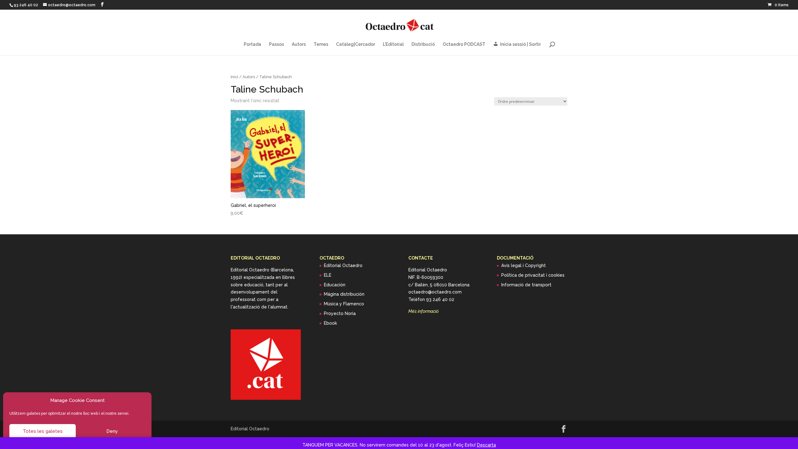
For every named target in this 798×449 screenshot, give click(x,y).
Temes (321, 44)
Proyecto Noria (340, 313)
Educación (334, 284)
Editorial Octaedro (343, 265)
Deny (112, 431)
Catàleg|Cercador (355, 44)
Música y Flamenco (344, 303)
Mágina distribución (344, 294)
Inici (234, 76)
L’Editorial (393, 44)
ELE (327, 275)
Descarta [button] (486, 444)
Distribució (423, 44)
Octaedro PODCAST (464, 44)
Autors (299, 44)
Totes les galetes (43, 431)
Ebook (330, 323)
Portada (252, 44)
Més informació (423, 311)
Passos (276, 44)
